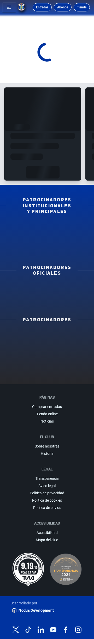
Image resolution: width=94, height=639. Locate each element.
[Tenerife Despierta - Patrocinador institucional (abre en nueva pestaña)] (26, 228)
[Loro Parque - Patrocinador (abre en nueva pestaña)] (21, 342)
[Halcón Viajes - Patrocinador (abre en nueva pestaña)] (72, 350)
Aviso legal (47, 486)
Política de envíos (47, 508)
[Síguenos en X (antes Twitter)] (15, 629)
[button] (9, 7)
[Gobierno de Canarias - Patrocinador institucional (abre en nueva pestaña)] (67, 235)
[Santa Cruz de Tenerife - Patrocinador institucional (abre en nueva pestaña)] (47, 249)
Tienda (81, 7)
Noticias (47, 421)
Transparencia (47, 478)
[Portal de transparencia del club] (65, 569)
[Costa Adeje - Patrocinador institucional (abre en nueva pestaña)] (26, 235)
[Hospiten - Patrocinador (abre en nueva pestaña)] (21, 333)
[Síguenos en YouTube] (53, 629)
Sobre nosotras (47, 446)
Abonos (62, 7)
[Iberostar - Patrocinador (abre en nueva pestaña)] (21, 367)
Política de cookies (47, 500)
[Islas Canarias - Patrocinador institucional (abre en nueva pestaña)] (67, 228)
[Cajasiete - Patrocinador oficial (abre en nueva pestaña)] (67, 294)
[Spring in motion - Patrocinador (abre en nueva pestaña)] (47, 358)
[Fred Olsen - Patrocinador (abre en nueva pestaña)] (34, 375)
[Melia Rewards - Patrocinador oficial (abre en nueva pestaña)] (26, 302)
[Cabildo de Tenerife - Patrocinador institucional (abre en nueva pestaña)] (67, 242)
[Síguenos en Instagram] (78, 629)
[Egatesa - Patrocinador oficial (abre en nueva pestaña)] (26, 287)
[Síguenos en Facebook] (66, 629)
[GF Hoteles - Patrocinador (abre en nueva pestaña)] (47, 333)
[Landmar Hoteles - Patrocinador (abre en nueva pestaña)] (72, 358)
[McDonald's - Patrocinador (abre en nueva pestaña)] (72, 342)
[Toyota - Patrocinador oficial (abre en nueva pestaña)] (67, 302)
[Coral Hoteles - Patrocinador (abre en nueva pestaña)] (72, 367)
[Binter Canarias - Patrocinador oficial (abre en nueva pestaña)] (67, 287)
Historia (47, 453)
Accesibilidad (47, 533)
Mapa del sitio (47, 540)
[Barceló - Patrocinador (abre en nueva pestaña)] (47, 367)
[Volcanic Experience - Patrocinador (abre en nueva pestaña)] (21, 358)
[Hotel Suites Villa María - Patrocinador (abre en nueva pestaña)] (47, 350)
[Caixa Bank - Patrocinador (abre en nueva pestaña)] (72, 333)
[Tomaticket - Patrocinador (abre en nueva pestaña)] (60, 375)
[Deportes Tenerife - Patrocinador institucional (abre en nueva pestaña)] (26, 242)
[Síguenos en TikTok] (28, 629)
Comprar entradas (47, 407)
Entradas (42, 7)
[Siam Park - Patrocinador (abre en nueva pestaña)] (47, 342)
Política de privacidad (47, 493)
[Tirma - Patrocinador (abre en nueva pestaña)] (21, 350)
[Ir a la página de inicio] (21, 7)
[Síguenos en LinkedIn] (41, 629)
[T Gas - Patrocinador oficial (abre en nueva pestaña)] (26, 294)
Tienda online (47, 414)
